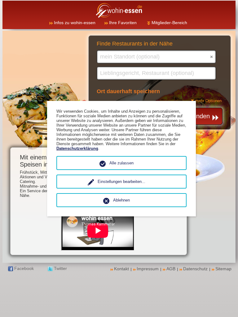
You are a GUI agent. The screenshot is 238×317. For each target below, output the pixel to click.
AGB (170, 268)
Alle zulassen (121, 163)
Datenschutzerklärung (77, 148)
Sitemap (223, 268)
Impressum (148, 268)
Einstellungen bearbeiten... (121, 181)
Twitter (60, 268)
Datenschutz (195, 268)
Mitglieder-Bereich (169, 22)
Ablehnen (121, 200)
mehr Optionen (208, 100)
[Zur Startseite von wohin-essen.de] (119, 10)
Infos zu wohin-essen (74, 22)
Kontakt (121, 268)
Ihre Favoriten (123, 22)
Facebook (24, 268)
